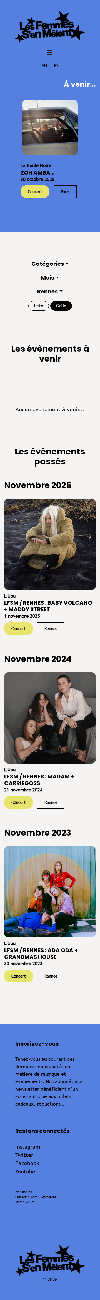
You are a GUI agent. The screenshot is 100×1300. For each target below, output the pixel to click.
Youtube (25, 1171)
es (56, 65)
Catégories (47, 264)
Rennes (47, 291)
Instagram (27, 1146)
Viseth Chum (24, 1202)
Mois (47, 277)
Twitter (24, 1155)
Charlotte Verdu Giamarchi (35, 1197)
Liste (38, 305)
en (44, 65)
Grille (61, 305)
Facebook (27, 1163)
